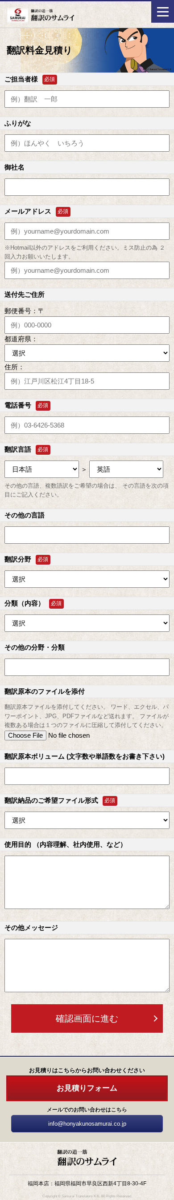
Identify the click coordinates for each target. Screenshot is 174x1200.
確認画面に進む (87, 1018)
